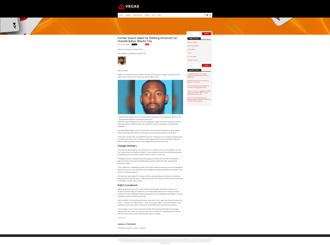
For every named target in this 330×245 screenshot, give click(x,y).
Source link (121, 218)
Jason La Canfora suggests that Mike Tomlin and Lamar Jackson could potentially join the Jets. (199, 92)
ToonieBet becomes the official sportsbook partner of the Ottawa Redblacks (198, 75)
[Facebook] (204, 15)
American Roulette (193, 46)
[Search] (210, 15)
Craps (189, 53)
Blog (128, 44)
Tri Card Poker (192, 56)
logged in (129, 228)
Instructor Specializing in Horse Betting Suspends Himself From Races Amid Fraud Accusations (199, 99)
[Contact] (207, 15)
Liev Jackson (122, 44)
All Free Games (192, 42)
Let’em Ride (191, 49)
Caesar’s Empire (193, 60)
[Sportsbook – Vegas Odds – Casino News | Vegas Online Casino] (132, 9)
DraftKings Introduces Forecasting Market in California (198, 81)
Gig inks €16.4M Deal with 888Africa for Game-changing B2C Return (198, 86)
